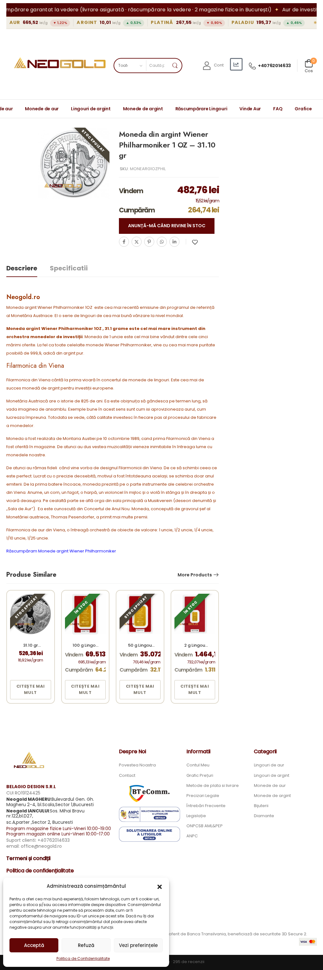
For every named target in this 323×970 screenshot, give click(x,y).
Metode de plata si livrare (212, 785)
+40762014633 (274, 65)
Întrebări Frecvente (206, 806)
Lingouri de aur (269, 765)
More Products (195, 575)
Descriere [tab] (21, 268)
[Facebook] (124, 242)
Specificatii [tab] (69, 268)
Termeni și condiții (28, 858)
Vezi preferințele (138, 945)
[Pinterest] (149, 242)
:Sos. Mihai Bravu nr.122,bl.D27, (45, 813)
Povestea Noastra (137, 765)
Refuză (86, 945)
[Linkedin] (174, 242)
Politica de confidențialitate (40, 870)
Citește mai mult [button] (30, 689)
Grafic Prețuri (199, 775)
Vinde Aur (250, 109)
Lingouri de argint (91, 109)
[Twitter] (137, 242)
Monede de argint (143, 109)
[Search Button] (175, 65)
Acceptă (34, 945)
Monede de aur (42, 109)
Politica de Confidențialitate (83, 958)
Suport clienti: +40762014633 (38, 840)
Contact (127, 775)
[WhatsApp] (162, 242)
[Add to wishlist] (195, 242)
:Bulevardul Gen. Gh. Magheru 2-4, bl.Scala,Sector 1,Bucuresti (50, 802)
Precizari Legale (202, 796)
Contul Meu (197, 765)
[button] (159, 886)
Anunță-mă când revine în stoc (166, 225)
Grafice (303, 109)
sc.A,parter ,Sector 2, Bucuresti (39, 822)
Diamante (264, 816)
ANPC (192, 836)
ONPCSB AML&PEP (204, 826)
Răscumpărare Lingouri (201, 109)
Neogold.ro (23, 297)
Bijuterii (261, 806)
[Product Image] (73, 163)
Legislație (196, 816)
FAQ (277, 109)
